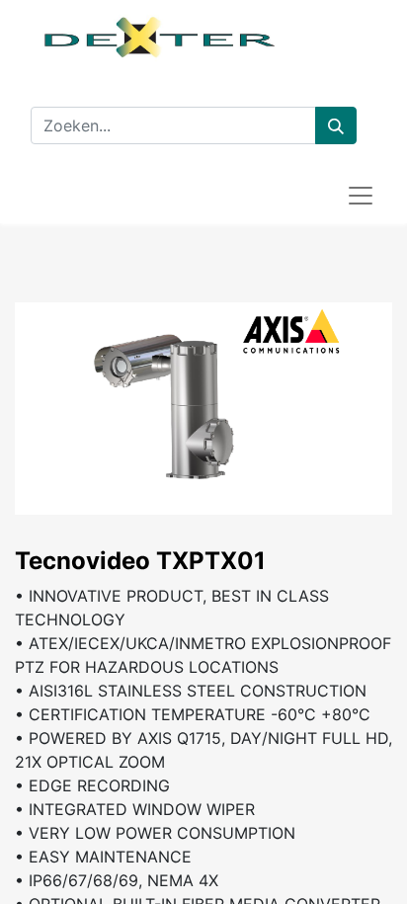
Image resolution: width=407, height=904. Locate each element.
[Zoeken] (336, 125)
